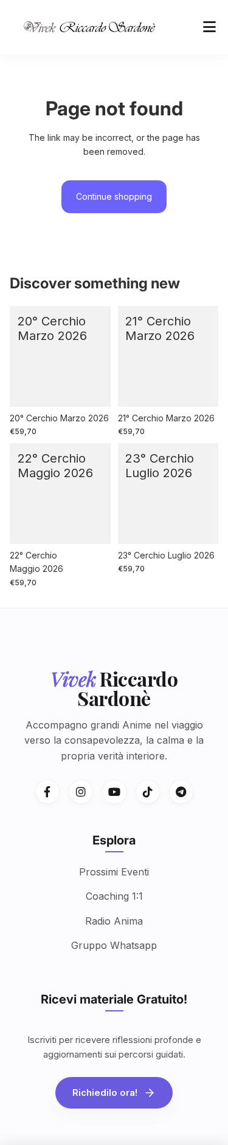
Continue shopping (114, 196)
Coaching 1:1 (114, 896)
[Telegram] (181, 792)
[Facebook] (47, 792)
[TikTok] (148, 792)
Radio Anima (114, 921)
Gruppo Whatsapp (114, 945)
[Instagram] (81, 792)
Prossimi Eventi (114, 872)
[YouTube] (114, 792)
